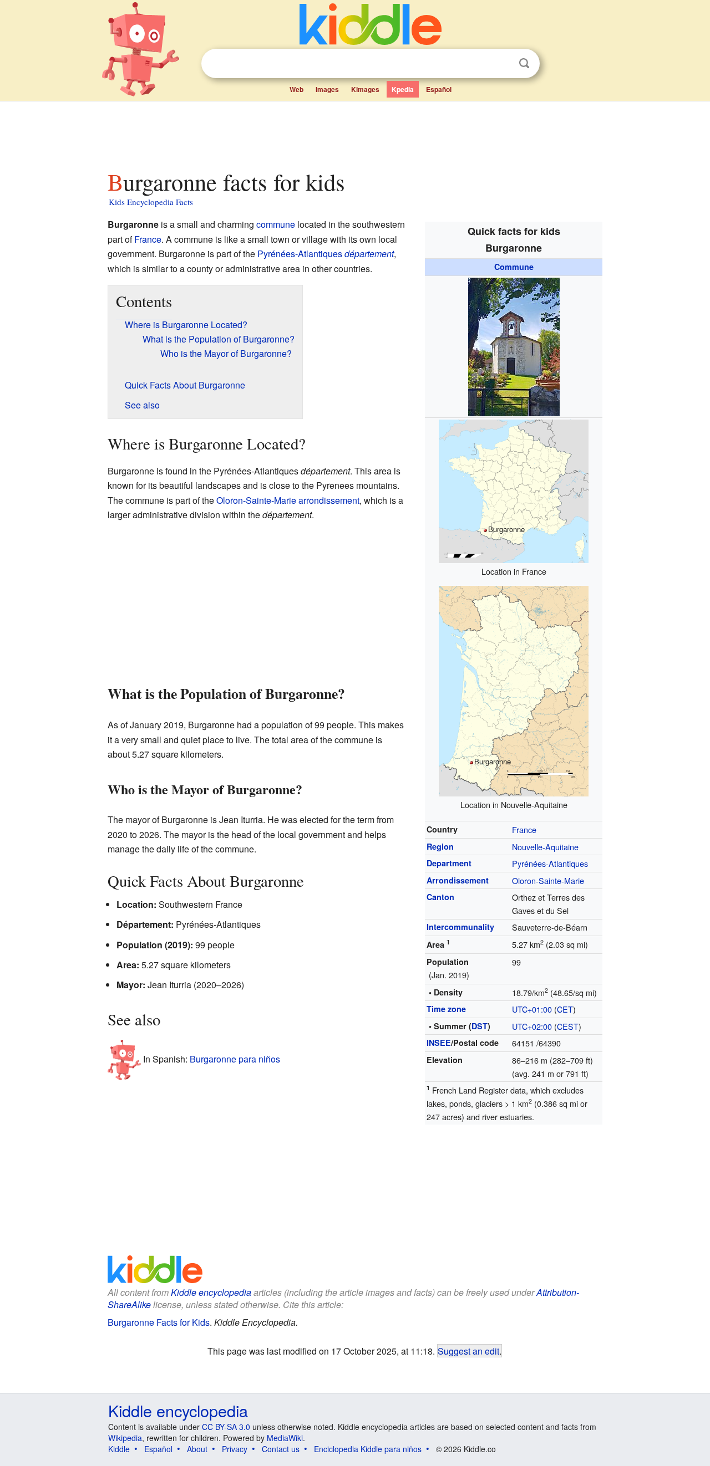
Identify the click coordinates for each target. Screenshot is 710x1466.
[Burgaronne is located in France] (514, 490)
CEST (568, 1026)
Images (327, 89)
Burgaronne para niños (235, 1059)
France (524, 829)
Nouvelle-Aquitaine (545, 846)
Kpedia (403, 89)
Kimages (365, 89)
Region (440, 846)
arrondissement (328, 500)
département (369, 253)
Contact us (281, 1448)
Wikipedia (125, 1437)
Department (449, 863)
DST (479, 1025)
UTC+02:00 (532, 1026)
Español (439, 89)
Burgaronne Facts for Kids (159, 1322)
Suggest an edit (468, 1351)
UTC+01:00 (532, 1009)
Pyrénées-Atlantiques (550, 863)
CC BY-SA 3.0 (226, 1426)
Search (524, 63)
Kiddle (119, 1448)
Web (296, 89)
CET (565, 1009)
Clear (501, 63)
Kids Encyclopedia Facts (151, 201)
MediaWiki (285, 1437)
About (197, 1448)
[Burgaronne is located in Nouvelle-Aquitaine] (514, 690)
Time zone (446, 1008)
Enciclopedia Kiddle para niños (368, 1448)
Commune (514, 266)
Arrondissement (458, 880)
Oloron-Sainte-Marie (548, 880)
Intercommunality (460, 926)
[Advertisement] (354, 132)
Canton (440, 896)
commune (275, 224)
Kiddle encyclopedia (211, 1292)
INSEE (439, 1042)
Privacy (234, 1448)
